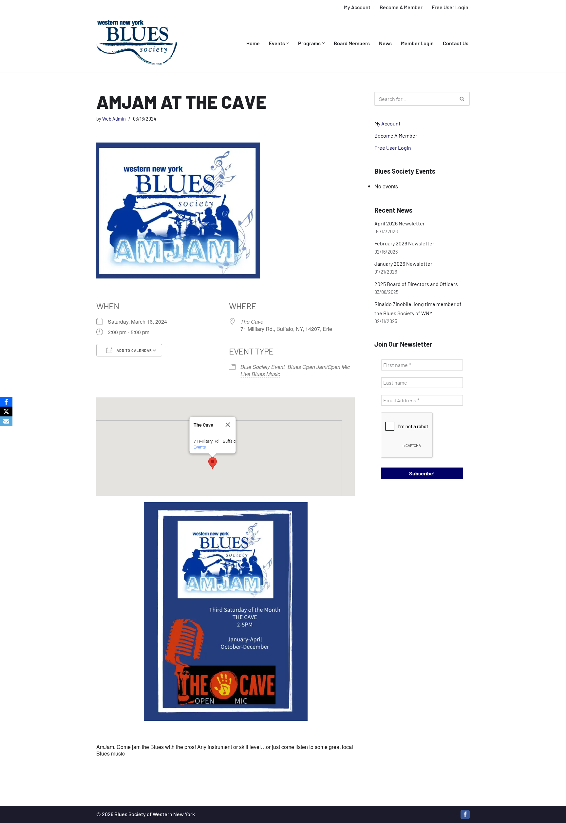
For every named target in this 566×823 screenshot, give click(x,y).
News (385, 43)
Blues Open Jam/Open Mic (319, 367)
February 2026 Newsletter (404, 243)
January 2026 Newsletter (403, 263)
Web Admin (114, 119)
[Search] (462, 99)
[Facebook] (465, 814)
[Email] (6, 421)
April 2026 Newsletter (399, 223)
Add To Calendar (134, 350)
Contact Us (455, 43)
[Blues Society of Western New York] (137, 43)
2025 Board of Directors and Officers (416, 284)
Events (199, 447)
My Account (357, 7)
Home (253, 43)
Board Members (352, 43)
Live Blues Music (260, 374)
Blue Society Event (262, 367)
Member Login (417, 43)
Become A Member (401, 7)
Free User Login (450, 7)
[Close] (228, 424)
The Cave (251, 321)
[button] (288, 43)
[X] (6, 411)
